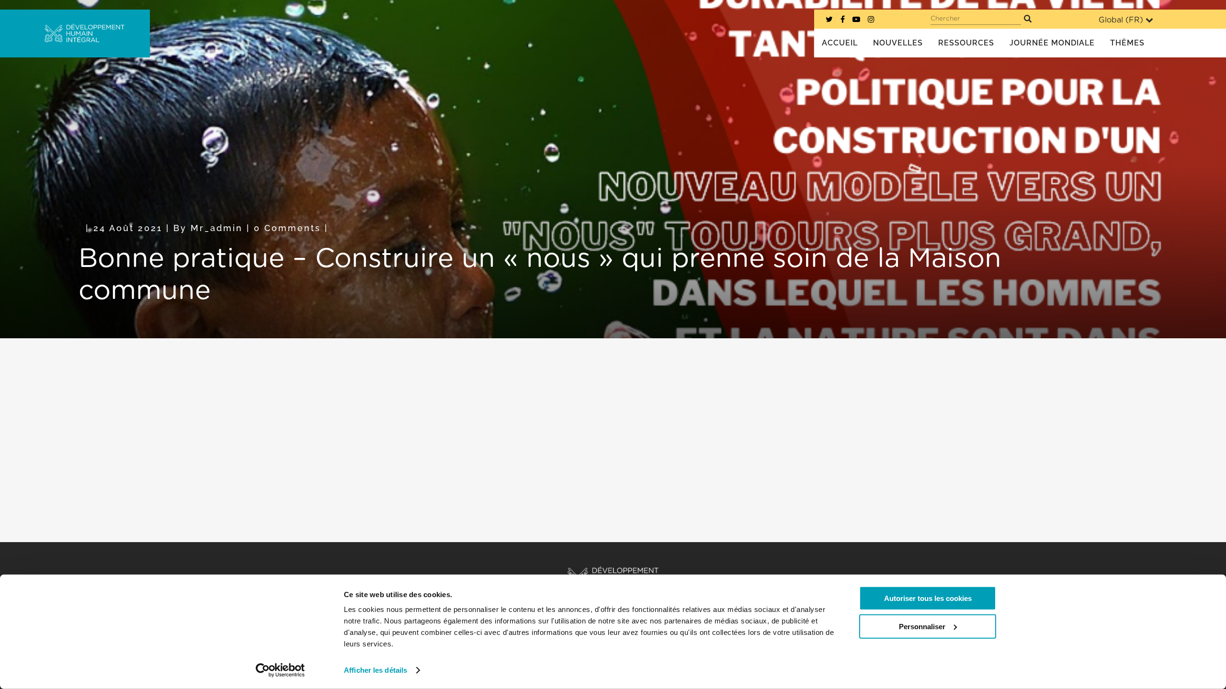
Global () (1121, 20)
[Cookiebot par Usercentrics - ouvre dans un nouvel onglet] (280, 670)
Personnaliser (922, 626)
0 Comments (287, 228)
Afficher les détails (375, 670)
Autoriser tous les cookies (928, 598)
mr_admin (217, 228)
